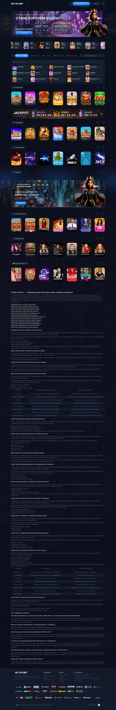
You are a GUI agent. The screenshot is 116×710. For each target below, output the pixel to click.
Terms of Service (78, 679)
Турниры (46, 677)
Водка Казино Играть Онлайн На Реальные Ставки (24, 306)
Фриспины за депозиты (49, 679)
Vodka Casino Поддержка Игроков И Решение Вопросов (26, 323)
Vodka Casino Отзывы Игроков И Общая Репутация (24, 327)
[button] (12, 55)
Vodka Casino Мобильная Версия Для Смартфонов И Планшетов (28, 316)
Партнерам (61, 680)
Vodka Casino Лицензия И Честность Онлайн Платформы (26, 320)
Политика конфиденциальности (64, 678)
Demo (16, 106)
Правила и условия (63, 674)
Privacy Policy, (96, 678)
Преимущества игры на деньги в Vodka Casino (23, 304)
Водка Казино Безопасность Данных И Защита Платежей (26, 318)
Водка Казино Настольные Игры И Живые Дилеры (24, 315)
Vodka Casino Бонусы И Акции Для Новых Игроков (24, 311)
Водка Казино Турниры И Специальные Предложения (25, 322)
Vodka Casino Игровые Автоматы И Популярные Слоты (25, 313)
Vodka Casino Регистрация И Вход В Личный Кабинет (25, 308)
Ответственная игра (63, 676)
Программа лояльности (49, 676)
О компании (46, 674)
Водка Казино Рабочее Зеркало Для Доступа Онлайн (25, 309)
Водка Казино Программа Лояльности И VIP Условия (25, 325)
